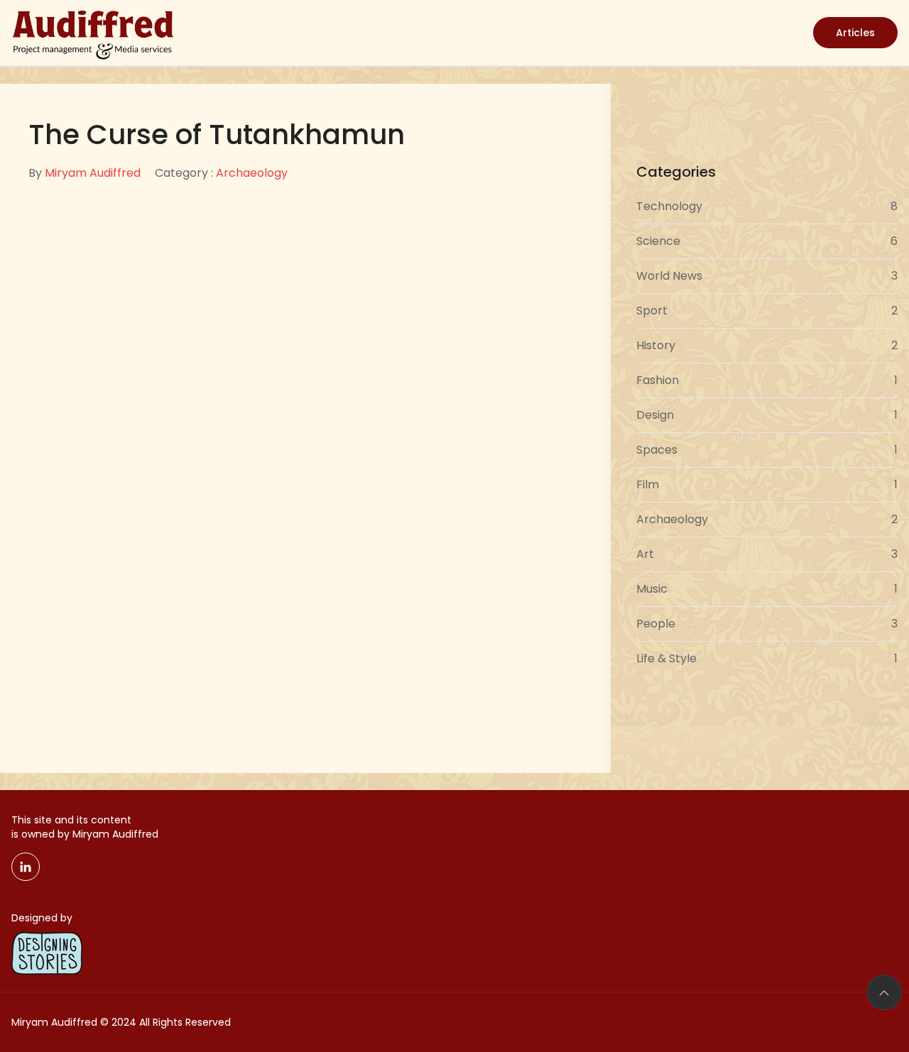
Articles (855, 33)
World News (767, 276)
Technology (767, 206)
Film (767, 484)
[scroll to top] (884, 992)
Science (767, 241)
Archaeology (252, 173)
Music (767, 589)
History (767, 345)
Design (767, 415)
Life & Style (767, 658)
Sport (767, 310)
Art (767, 554)
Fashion (767, 380)
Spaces (767, 450)
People (767, 623)
